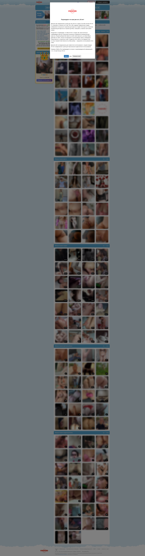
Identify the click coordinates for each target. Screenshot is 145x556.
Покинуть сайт (76, 56)
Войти (66, 56)
